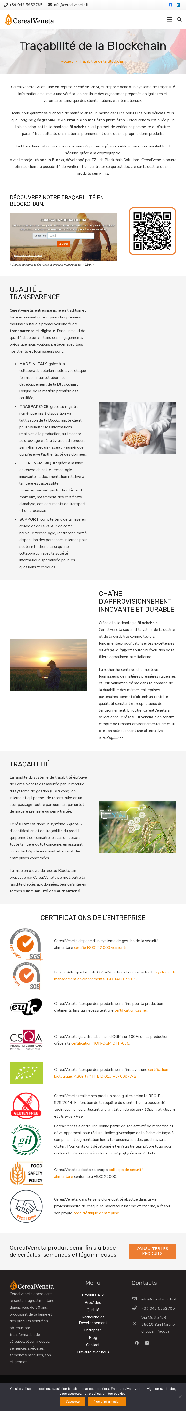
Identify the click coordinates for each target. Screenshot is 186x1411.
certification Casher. (131, 1010)
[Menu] (169, 19)
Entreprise (93, 1330)
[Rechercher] (179, 19)
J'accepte (72, 1401)
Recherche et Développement (93, 1320)
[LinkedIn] (178, 5)
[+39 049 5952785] (136, 1308)
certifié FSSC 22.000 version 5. (100, 947)
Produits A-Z (93, 1295)
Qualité (93, 1310)
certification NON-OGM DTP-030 (100, 1043)
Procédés (93, 1302)
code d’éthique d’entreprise (96, 1213)
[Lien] (29, 19)
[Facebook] (170, 5)
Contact (93, 1345)
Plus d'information (107, 1401)
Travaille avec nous (93, 1352)
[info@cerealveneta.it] (136, 1299)
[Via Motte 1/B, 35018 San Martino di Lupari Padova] (136, 1324)
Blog (93, 1337)
